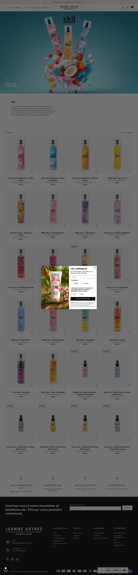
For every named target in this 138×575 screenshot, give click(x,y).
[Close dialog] (95, 268)
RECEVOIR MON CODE (83, 299)
